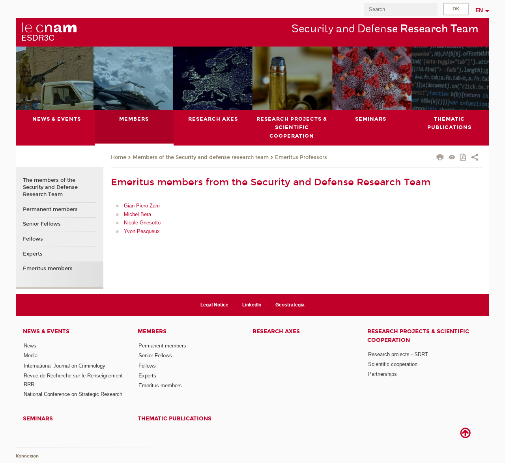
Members (152, 331)
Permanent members (50, 209)
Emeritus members (48, 268)
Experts (33, 254)
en (479, 10)
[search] (401, 9)
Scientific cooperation (392, 364)
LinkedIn (251, 305)
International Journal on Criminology (64, 366)
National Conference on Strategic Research (73, 394)
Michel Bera (137, 214)
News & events (46, 331)
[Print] (440, 158)
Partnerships (382, 374)
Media (30, 355)
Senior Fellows (42, 224)
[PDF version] (463, 158)
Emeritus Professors (301, 157)
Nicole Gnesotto (142, 223)
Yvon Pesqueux (142, 231)
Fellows (33, 239)
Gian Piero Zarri (142, 206)
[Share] (474, 158)
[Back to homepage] (49, 32)
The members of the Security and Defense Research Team (50, 187)
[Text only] (452, 158)
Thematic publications (174, 418)
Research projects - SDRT (398, 354)
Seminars (38, 418)
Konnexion (27, 456)
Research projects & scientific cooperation (418, 335)
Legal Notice (214, 305)
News (30, 346)
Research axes (276, 331)
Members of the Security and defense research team (201, 157)
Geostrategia (290, 305)
